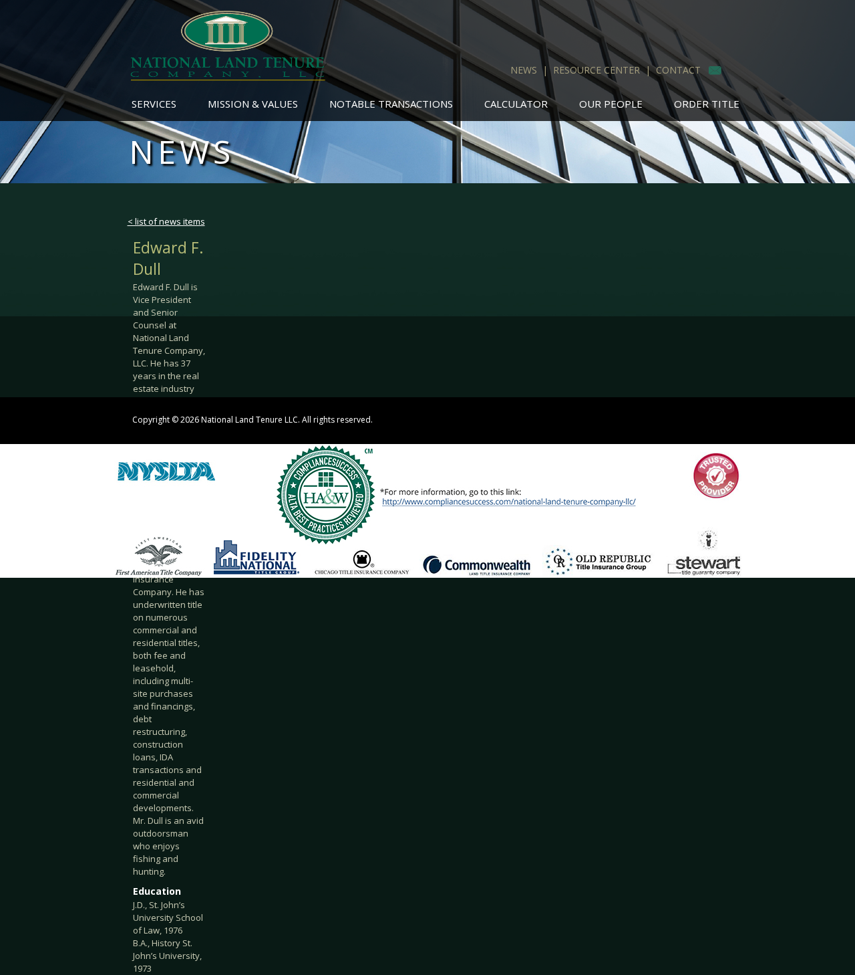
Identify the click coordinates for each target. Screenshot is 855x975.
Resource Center (596, 70)
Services (154, 103)
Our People (611, 103)
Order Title (706, 103)
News (523, 70)
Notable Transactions (391, 103)
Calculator (516, 103)
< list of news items (166, 221)
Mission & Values (253, 103)
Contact (678, 70)
